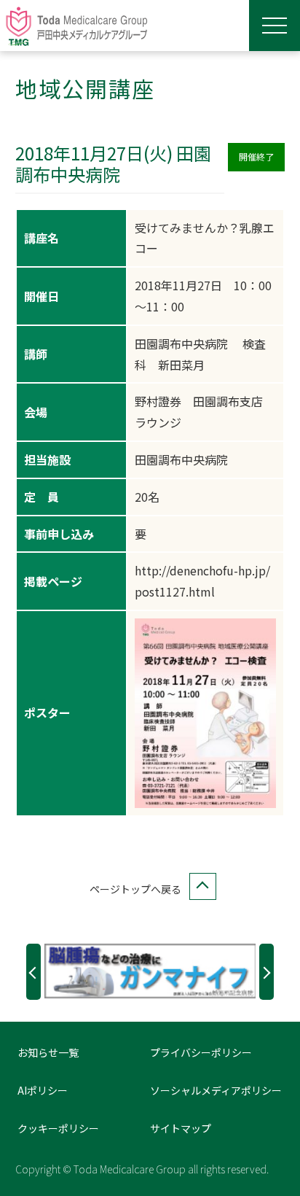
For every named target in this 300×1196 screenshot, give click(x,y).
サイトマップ (180, 1128)
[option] (150, 971)
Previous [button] (33, 972)
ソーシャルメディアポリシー (216, 1090)
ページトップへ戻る (135, 889)
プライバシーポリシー (201, 1052)
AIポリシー (42, 1090)
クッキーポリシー (58, 1128)
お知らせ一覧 (48, 1052)
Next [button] (266, 972)
